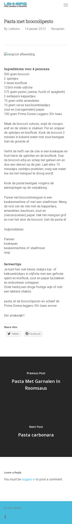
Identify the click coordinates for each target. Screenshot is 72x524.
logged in (28, 479)
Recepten (57, 29)
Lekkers (14, 29)
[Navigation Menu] (66, 5)
